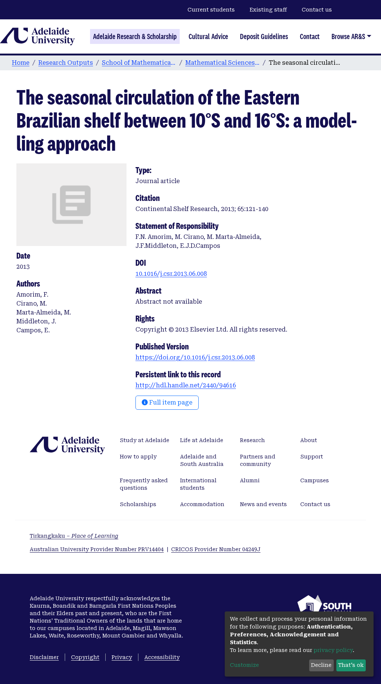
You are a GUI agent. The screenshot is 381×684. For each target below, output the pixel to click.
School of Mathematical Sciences (139, 62)
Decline (321, 665)
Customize (244, 665)
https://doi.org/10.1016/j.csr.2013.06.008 (195, 357)
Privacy (122, 657)
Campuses (314, 480)
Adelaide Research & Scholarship (135, 36)
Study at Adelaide (144, 440)
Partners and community (257, 460)
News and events (263, 504)
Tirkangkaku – (74, 536)
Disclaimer (44, 657)
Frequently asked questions (144, 484)
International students (198, 484)
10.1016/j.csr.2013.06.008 (171, 273)
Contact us (317, 10)
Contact (310, 36)
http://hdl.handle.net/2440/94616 (185, 385)
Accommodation (202, 504)
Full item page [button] (170, 402)
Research (252, 440)
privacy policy (333, 650)
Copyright (85, 657)
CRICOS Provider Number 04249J (215, 549)
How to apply (138, 457)
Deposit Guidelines (264, 36)
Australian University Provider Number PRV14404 (97, 549)
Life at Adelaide (201, 440)
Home (20, 62)
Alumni (250, 480)
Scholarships (138, 504)
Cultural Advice (208, 36)
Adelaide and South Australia (202, 460)
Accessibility (162, 657)
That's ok (351, 665)
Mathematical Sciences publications (222, 62)
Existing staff (268, 10)
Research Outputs (65, 62)
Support (311, 457)
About (308, 440)
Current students (211, 10)
